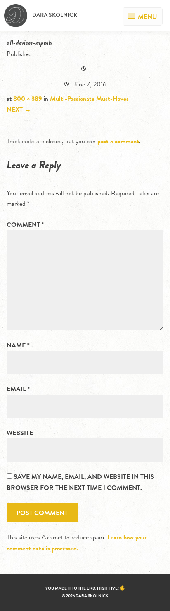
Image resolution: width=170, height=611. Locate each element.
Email (18, 389)
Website (20, 433)
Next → (19, 109)
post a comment (118, 141)
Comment (25, 225)
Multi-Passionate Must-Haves (89, 99)
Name (18, 345)
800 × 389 (27, 99)
